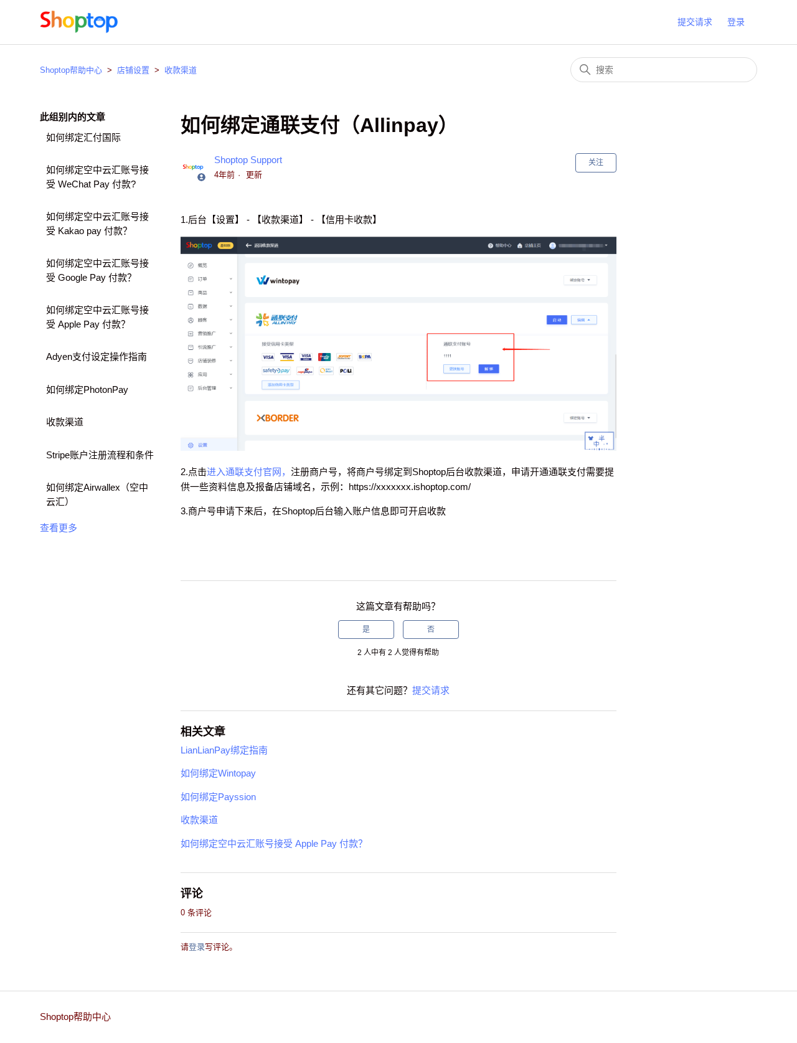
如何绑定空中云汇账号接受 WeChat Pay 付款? (97, 176)
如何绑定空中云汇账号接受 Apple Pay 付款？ (97, 316)
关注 (595, 162)
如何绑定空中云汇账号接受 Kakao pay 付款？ (97, 223)
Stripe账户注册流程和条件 (100, 455)
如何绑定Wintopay (218, 773)
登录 (197, 946)
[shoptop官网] (79, 22)
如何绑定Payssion (218, 796)
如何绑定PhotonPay (87, 389)
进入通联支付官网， (249, 471)
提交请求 (694, 22)
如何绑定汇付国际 (83, 137)
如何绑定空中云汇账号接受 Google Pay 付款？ (97, 270)
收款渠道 (180, 70)
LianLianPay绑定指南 (224, 750)
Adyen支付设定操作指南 (96, 356)
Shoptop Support (248, 159)
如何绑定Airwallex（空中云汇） (97, 494)
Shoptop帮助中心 (71, 70)
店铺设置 (133, 70)
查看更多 (58, 527)
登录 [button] (736, 22)
